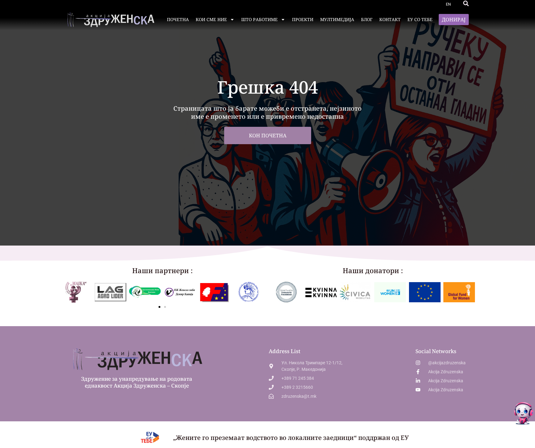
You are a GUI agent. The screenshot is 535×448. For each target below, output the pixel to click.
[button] (466, 3)
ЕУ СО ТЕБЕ (420, 19)
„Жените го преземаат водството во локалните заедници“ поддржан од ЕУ (291, 437)
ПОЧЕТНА (178, 19)
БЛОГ (366, 19)
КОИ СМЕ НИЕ (211, 19)
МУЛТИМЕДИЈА (337, 19)
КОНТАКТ (390, 19)
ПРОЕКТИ (302, 19)
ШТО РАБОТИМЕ (259, 19)
